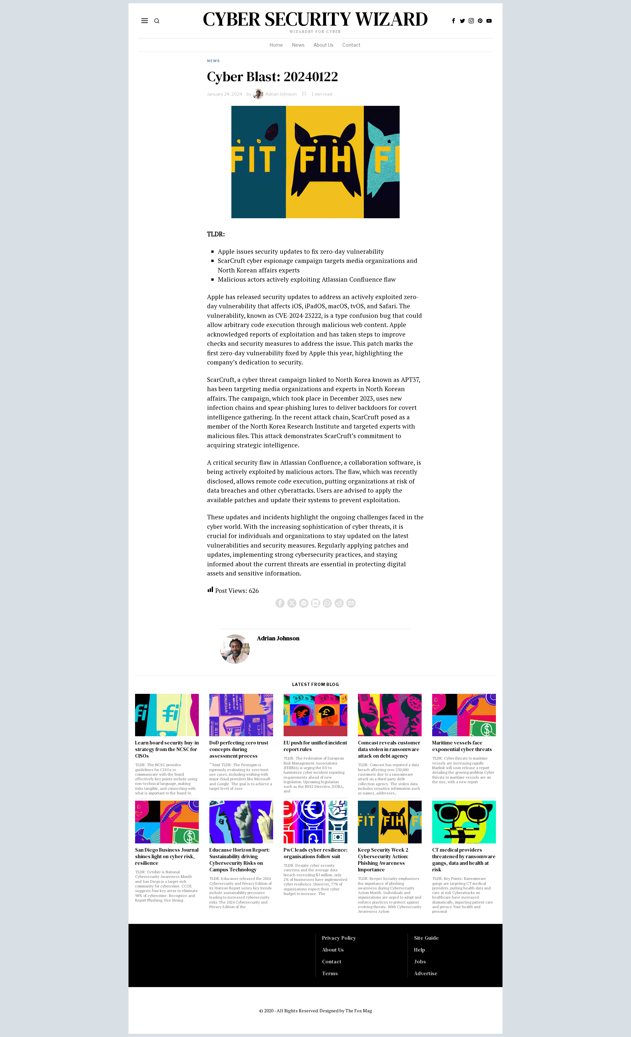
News (213, 61)
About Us (333, 949)
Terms (330, 973)
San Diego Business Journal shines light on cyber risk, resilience (167, 856)
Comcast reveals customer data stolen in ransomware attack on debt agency (389, 749)
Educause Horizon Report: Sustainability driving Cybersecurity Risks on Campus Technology (239, 860)
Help (419, 949)
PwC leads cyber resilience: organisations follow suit (315, 853)
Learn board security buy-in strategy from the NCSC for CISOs (167, 749)
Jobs (420, 961)
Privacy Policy (339, 937)
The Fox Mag (358, 1010)
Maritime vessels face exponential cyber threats (462, 746)
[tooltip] (453, 21)
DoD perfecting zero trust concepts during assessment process (238, 749)
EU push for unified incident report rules (315, 746)
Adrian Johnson (281, 94)
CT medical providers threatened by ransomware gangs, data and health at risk (464, 860)
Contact (331, 961)
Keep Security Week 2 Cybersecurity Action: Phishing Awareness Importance (383, 860)
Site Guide (426, 937)
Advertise (425, 973)
